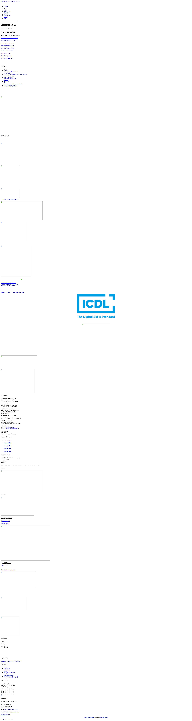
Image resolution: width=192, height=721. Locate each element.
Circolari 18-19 (7, 445)
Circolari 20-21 (7, 451)
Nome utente (4, 457)
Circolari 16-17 (7, 440)
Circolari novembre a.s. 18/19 (8, 40)
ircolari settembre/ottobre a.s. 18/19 (9, 38)
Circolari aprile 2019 (5, 53)
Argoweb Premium (89, 717)
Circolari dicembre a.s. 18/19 (7, 43)
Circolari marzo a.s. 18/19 (7, 50)
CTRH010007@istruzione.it (10, 427)
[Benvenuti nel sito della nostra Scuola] (10, 1)
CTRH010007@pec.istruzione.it (11, 428)
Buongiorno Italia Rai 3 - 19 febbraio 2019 (11, 661)
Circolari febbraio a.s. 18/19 (7, 48)
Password (3, 459)
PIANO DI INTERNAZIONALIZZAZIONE (12, 292)
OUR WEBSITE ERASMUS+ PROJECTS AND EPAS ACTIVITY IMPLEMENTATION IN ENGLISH (10, 284)
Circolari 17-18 (7, 442)
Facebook (6, 6)
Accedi (2, 462)
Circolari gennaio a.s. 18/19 (7, 45)
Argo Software (104, 717)
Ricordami (3, 461)
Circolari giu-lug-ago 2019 (7, 58)
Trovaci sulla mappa (5, 714)
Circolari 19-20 (7, 448)
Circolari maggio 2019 (6, 55)
